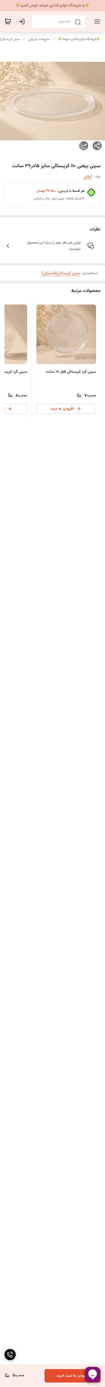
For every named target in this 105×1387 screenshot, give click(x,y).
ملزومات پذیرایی (39, 39)
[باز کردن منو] (96, 21)
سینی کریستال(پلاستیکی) (61, 273)
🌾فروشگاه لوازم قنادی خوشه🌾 (79, 39)
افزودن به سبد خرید (72, 1376)
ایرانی (88, 176)
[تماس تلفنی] (10, 1354)
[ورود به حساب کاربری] (22, 21)
